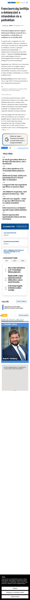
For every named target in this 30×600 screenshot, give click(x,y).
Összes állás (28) (21, 226)
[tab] (7, 260)
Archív (10, 25)
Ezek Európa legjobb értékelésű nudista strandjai (15, 288)
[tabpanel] (14, 279)
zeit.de (8, 130)
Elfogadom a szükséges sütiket (15, 592)
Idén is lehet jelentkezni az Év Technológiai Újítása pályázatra (16, 270)
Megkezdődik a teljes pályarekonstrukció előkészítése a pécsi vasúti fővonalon (15, 279)
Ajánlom (5, 147)
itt (22, 368)
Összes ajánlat (21, 301)
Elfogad (15, 588)
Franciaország (23, 148)
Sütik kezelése (15, 596)
